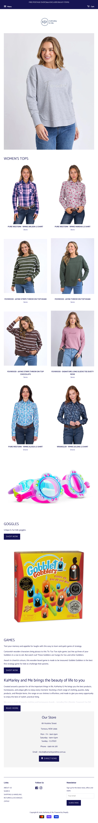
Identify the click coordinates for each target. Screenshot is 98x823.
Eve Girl (88, 702)
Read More (12, 708)
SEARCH (7, 791)
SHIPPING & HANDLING (13, 794)
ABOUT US (8, 787)
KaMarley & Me (48, 812)
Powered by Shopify (61, 812)
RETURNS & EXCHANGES (13, 797)
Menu (9, 6)
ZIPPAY (6, 801)
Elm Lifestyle (69, 702)
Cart (92, 6)
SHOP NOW (12, 536)
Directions (50, 758)
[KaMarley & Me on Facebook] (36, 788)
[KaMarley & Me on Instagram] (40, 788)
